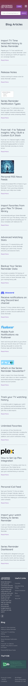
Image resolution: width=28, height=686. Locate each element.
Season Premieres (20, 590)
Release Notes (5, 636)
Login (19, 6)
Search (24, 13)
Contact (17, 596)
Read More (5, 60)
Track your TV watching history (7, 633)
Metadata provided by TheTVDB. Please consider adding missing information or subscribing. (17, 664)
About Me (17, 598)
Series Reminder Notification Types (9, 640)
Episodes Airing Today (19, 587)
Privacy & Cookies (6, 677)
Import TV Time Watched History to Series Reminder (8, 628)
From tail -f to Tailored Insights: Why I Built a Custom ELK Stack (9, 645)
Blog (16, 593)
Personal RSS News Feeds (8, 650)
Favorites (17, 583)
